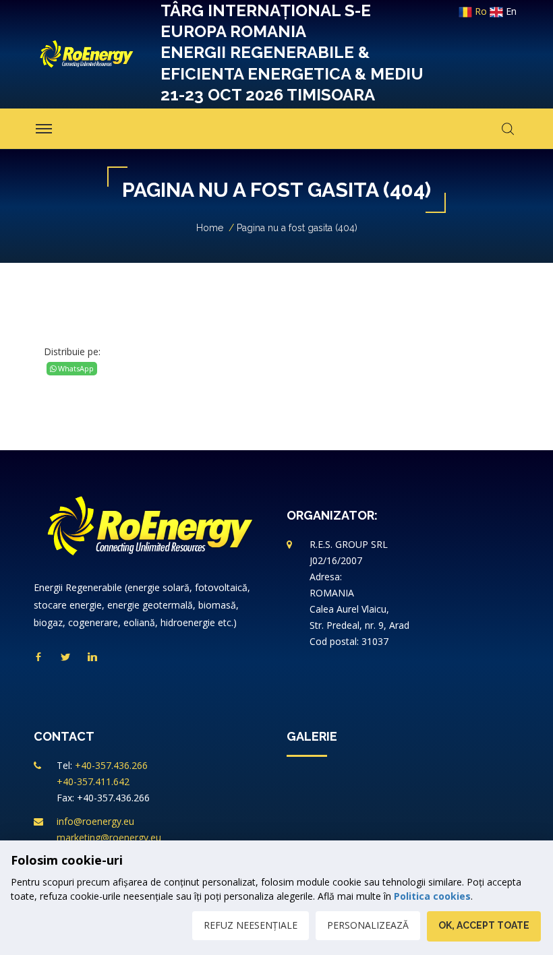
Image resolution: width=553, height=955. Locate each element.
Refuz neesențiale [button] (250, 925)
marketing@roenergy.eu (109, 837)
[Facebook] (38, 657)
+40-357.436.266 (111, 765)
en (510, 11)
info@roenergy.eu (95, 821)
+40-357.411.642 (93, 781)
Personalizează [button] (368, 925)
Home (209, 227)
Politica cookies (432, 896)
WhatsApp (75, 368)
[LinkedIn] (92, 657)
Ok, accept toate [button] (483, 925)
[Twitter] (65, 657)
